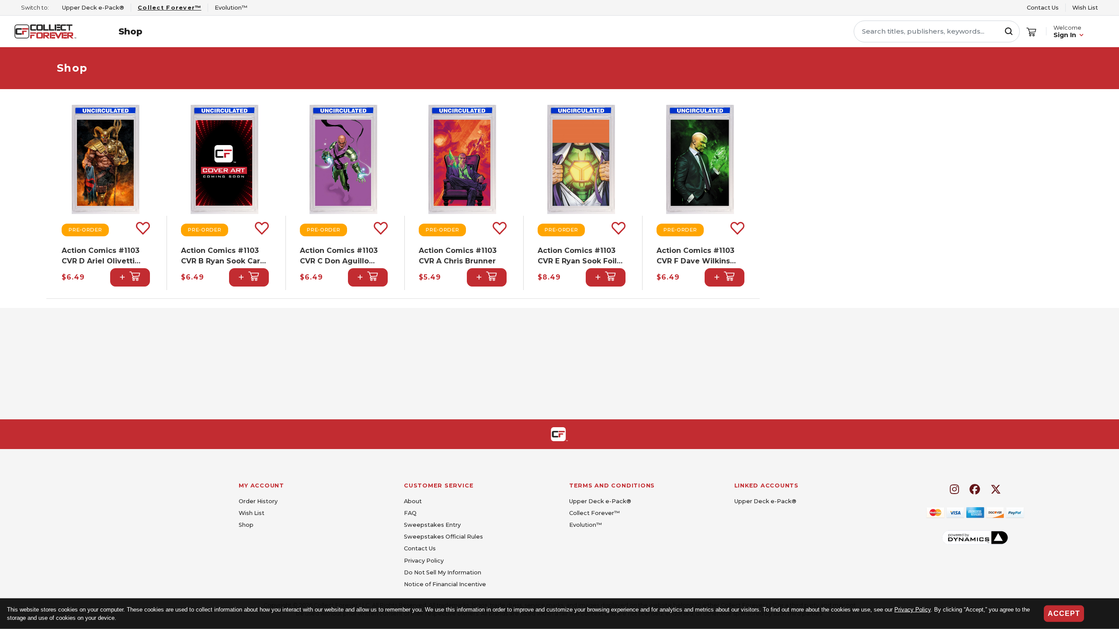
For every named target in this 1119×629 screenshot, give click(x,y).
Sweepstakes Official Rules (443, 536)
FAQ (410, 513)
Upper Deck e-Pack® (600, 501)
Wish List (1085, 7)
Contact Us (1043, 7)
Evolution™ (585, 525)
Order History (258, 501)
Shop (130, 31)
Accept (1064, 613)
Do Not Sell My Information (442, 572)
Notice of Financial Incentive (445, 584)
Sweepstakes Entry (432, 525)
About (413, 501)
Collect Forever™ (594, 513)
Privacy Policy (912, 609)
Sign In (1064, 34)
